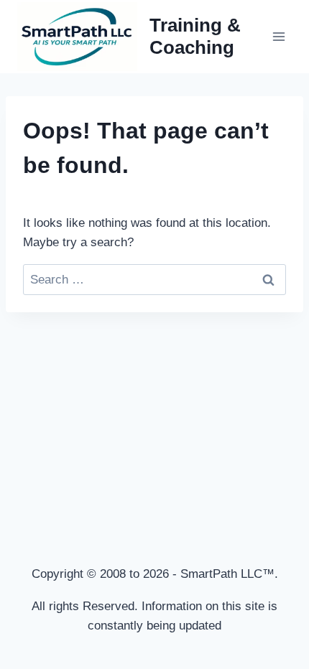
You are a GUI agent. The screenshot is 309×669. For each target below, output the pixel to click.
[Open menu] (278, 36)
